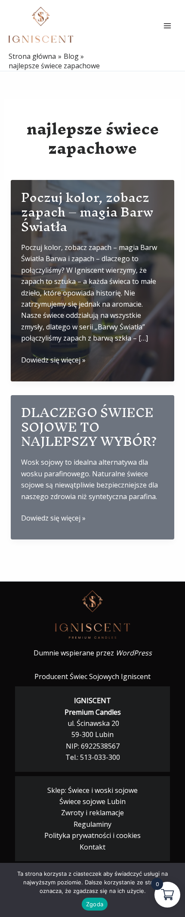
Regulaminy (92, 824)
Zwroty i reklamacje (92, 812)
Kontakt (92, 847)
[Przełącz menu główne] (167, 26)
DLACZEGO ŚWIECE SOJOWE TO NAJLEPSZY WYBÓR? (89, 427)
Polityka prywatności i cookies (92, 835)
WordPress (134, 653)
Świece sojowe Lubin (92, 801)
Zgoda (94, 904)
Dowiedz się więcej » (53, 360)
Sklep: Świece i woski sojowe (92, 790)
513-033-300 (100, 757)
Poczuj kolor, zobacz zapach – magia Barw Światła (87, 212)
